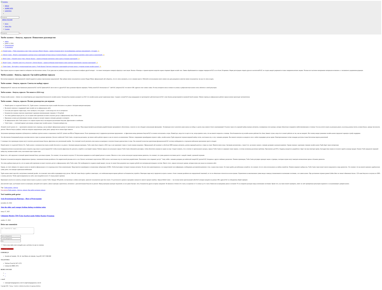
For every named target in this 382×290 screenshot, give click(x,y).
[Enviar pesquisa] (20, 33)
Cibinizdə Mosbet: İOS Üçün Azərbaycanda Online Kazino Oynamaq (27, 216)
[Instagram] (5, 275)
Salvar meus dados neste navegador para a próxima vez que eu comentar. (23, 245)
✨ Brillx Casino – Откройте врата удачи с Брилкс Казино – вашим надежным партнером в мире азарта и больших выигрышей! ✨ (40, 58)
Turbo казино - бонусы (11, 187)
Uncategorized (9, 45)
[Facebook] (5, 273)
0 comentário (9, 47)
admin (7, 41)
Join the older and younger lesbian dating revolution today (23, 207)
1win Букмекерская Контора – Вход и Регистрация (21, 199)
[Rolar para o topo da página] (1, 288)
